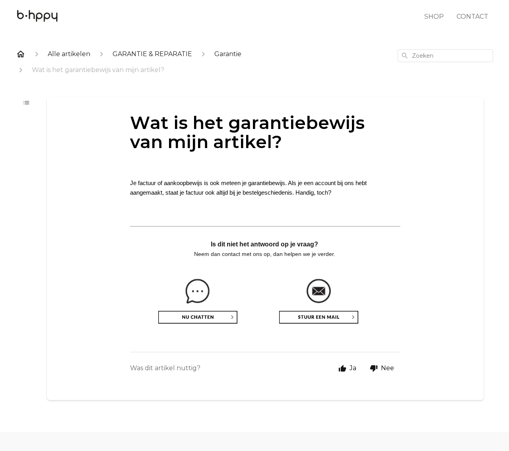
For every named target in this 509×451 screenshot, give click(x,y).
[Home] (20, 54)
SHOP (434, 16)
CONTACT (472, 16)
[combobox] (445, 55)
